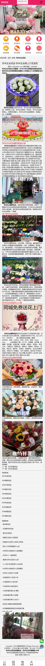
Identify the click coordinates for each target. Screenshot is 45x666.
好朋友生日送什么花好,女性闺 (13, 542)
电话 (31, 664)
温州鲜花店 (6, 524)
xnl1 (3, 611)
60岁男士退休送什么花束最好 (13, 551)
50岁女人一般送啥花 (10, 555)
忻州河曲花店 (6, 507)
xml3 (10, 611)
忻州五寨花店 (6, 498)
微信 (42, 641)
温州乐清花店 (7, 533)
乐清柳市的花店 (8, 529)
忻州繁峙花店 (6, 480)
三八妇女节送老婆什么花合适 (13, 564)
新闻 (20, 655)
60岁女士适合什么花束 (10, 573)
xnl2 (6, 611)
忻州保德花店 (6, 511)
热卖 (22, 665)
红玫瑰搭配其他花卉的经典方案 (13, 608)
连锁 (13, 58)
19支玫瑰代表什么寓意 (10, 595)
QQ (42, 647)
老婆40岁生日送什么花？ (11, 560)
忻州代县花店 (12, 469)
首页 (4, 665)
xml (29, 655)
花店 (9, 58)
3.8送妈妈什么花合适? (10, 582)
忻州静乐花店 (6, 489)
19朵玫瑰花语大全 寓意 (11, 591)
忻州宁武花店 (6, 485)
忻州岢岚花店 (6, 502)
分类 (13, 665)
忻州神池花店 (6, 494)
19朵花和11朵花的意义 (10, 586)
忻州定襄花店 (12, 467)
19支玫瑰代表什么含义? (11, 599)
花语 (24, 655)
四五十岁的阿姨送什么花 (11, 546)
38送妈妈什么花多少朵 (10, 577)
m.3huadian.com (17, 66)
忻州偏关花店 (6, 516)
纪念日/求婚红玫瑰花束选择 (12, 604)
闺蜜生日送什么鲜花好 (10, 537)
